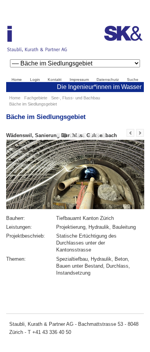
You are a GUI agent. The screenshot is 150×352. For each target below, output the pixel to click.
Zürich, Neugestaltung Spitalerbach (97, 135)
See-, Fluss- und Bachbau (75, 98)
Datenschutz (108, 79)
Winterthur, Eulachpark (71, 135)
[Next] (140, 133)
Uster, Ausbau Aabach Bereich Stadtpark (78, 135)
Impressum (79, 79)
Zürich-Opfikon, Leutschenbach (84, 135)
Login (35, 79)
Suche (132, 79)
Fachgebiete (35, 98)
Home (17, 79)
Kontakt (55, 79)
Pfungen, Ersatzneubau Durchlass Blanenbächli (58, 135)
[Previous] (130, 133)
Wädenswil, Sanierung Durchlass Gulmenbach (65, 135)
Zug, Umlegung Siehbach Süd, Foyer (91, 135)
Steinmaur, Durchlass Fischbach (104, 135)
